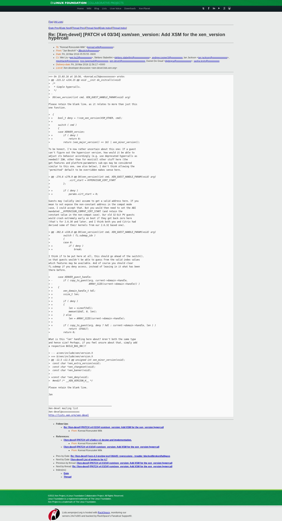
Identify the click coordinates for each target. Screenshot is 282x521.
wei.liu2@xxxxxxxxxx (81, 57)
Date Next (65, 28)
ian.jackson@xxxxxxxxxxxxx (212, 57)
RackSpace (104, 512)
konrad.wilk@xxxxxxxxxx (100, 47)
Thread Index (119, 28)
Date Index (105, 28)
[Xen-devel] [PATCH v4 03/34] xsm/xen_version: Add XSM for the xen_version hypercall (111, 447)
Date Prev (54, 28)
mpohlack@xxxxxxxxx (67, 61)
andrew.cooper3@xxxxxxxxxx (167, 57)
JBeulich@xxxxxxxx (88, 50)
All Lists (58, 22)
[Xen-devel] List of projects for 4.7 (89, 459)
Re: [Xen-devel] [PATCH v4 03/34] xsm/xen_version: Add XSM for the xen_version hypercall (114, 427)
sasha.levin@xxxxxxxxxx (206, 61)
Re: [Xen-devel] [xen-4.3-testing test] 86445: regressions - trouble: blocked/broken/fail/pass (120, 456)
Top (51, 22)
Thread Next (92, 28)
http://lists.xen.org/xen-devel (69, 415)
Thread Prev (78, 28)
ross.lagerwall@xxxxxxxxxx (94, 61)
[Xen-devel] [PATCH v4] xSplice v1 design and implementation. (98, 440)
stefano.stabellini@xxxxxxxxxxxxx (132, 57)
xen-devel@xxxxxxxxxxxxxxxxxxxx (127, 61)
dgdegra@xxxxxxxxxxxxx (178, 61)
